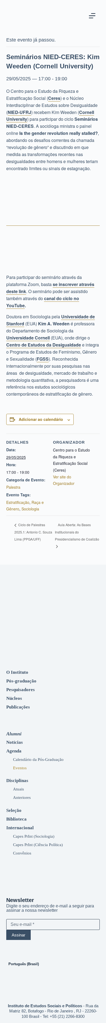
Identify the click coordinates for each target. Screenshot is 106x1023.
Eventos (20, 767)
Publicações (18, 707)
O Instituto (17, 672)
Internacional (20, 827)
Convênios (22, 853)
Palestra (13, 487)
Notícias (14, 742)
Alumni (13, 733)
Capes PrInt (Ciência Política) (38, 844)
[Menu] (92, 15)
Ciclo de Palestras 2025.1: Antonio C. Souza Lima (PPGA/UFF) (33, 531)
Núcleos (14, 698)
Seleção (13, 810)
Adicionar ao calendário (41, 419)
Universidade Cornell (28, 338)
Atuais (18, 789)
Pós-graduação (21, 681)
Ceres (54, 98)
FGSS (43, 359)
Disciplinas (17, 780)
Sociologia (30, 509)
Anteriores (22, 797)
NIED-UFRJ (19, 112)
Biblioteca (16, 819)
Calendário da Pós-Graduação (38, 759)
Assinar (18, 935)
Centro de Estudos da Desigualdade (43, 345)
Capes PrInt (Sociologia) (33, 836)
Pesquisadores (20, 689)
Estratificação (17, 502)
